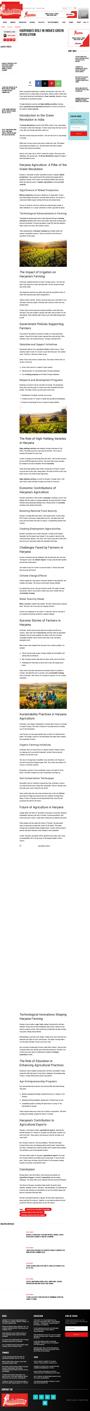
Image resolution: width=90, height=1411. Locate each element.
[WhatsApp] (58, 83)
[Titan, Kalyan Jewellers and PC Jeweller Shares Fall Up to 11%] (9, 101)
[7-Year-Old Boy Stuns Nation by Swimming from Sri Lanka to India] (12, 1297)
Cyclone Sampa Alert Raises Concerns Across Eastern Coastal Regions (82, 59)
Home (3, 27)
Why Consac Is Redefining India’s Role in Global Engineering (47, 1377)
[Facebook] (5, 39)
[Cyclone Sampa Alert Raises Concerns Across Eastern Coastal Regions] (71, 59)
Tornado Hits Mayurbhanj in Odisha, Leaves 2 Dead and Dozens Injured (81, 69)
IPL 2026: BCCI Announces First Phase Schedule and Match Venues (15, 1340)
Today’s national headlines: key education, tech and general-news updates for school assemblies (15, 1376)
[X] (11, 39)
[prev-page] (69, 108)
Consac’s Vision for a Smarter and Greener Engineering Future (46, 1367)
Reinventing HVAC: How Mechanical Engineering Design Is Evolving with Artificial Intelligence (46, 1349)
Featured (29, 1232)
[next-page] (73, 108)
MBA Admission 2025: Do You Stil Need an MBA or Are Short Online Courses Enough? (47, 1336)
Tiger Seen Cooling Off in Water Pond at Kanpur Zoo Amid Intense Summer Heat (9, 89)
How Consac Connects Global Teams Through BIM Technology (45, 1362)
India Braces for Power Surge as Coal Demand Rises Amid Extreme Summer (14, 1334)
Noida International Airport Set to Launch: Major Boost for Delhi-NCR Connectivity (15, 1328)
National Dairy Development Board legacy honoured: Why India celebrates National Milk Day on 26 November (15, 1369)
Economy (29, 1263)
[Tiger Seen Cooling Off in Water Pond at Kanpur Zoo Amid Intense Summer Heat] (9, 79)
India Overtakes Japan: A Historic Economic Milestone (14, 1362)
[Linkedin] (47, 1397)
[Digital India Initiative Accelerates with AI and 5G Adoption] (71, 89)
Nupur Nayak (11, 35)
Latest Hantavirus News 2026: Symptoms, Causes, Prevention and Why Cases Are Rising (9, 132)
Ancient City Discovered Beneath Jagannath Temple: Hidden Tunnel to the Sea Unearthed (15, 1321)
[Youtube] (14, 39)
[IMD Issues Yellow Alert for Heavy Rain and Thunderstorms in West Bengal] (71, 79)
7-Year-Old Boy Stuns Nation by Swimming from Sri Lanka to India (44, 1298)
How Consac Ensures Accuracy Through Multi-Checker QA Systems (47, 1372)
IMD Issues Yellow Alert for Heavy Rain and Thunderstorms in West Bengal (82, 79)
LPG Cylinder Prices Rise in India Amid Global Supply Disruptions (15, 1345)
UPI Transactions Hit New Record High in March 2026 (83, 15)
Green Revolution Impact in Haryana (38, 1209)
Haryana (18, 27)
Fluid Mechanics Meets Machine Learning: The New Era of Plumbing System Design (46, 1343)
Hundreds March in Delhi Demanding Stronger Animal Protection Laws (82, 99)
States (9, 27)
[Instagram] (8, 39)
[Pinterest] (51, 83)
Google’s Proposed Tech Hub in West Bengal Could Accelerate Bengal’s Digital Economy (9, 66)
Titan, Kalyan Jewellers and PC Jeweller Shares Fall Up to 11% (9, 111)
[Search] (75, 8)
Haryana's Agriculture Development (33, 1215)
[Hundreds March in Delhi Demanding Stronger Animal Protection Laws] (71, 100)
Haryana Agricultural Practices (32, 1212)
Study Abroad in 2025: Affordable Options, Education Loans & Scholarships (46, 1329)
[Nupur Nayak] (5, 35)
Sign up (79, 133)
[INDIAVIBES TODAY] (11, 10)
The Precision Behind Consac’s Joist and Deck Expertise (47, 1382)
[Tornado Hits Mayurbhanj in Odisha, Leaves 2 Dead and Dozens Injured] (71, 69)
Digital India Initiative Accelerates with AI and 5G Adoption (82, 89)
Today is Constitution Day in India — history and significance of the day (15, 1382)
